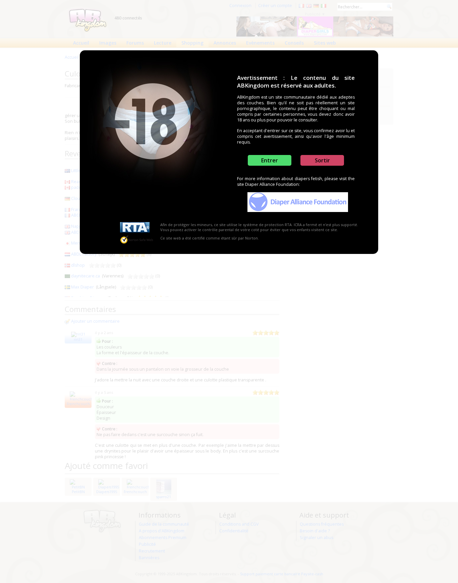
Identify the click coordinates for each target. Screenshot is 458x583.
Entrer (269, 160)
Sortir (322, 160)
